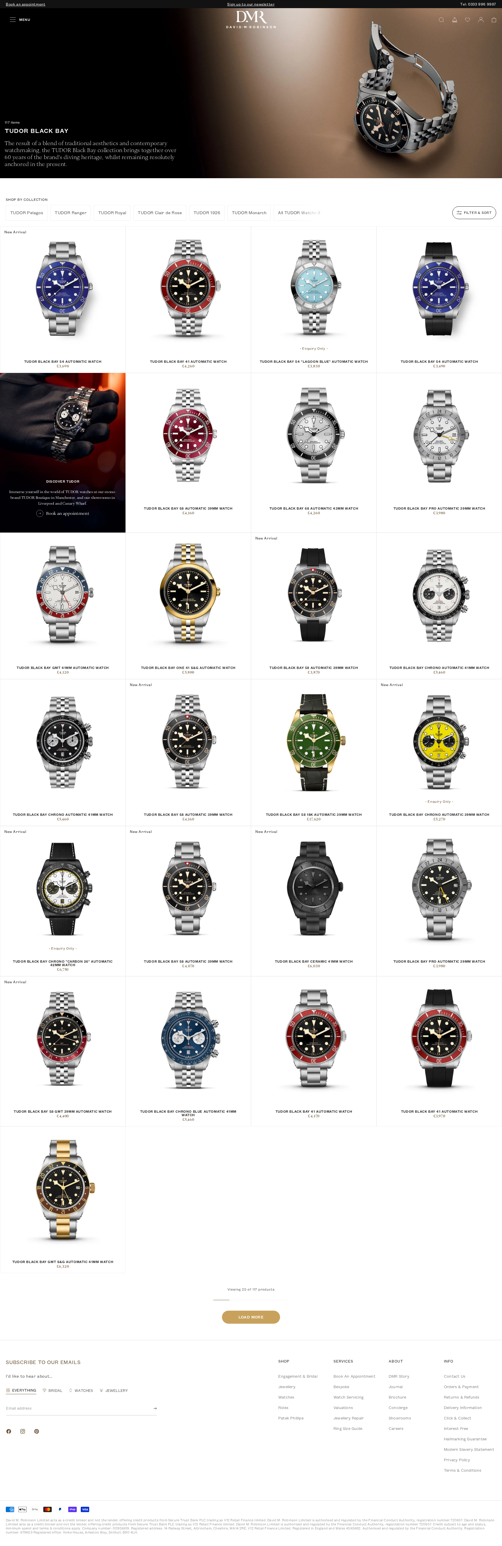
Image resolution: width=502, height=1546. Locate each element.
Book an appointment (25, 4)
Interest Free (456, 1428)
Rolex (283, 1407)
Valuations (343, 1407)
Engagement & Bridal (298, 1376)
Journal (396, 1386)
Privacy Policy (457, 1459)
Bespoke (341, 1386)
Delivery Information (463, 1407)
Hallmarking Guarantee (465, 1439)
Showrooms (400, 1418)
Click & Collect (457, 1418)
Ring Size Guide (348, 1428)
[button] (492, 19)
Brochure (397, 1397)
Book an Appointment (354, 1376)
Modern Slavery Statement (469, 1449)
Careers (396, 1428)
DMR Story (399, 1376)
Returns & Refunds (461, 1397)
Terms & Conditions (463, 1470)
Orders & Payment (461, 1386)
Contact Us (454, 1376)
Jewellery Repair (349, 1418)
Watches (286, 1397)
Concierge (398, 1407)
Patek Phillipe (291, 1418)
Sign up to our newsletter (251, 4)
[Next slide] (319, 212)
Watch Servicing (348, 1397)
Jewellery (286, 1386)
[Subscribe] (150, 1408)
